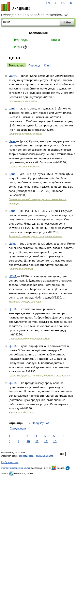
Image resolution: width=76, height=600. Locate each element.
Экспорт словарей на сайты (15, 468)
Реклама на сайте (44, 456)
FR (70, 3)
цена (12, 108)
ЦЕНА (13, 75)
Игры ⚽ (20, 47)
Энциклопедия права (21, 269)
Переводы (20, 40)
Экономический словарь (23, 101)
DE (55, 3)
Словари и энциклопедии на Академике (34, 15)
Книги (55, 40)
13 (55, 441)
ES (63, 3)
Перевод (34, 65)
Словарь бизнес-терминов (24, 166)
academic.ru (15, 6)
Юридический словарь (22, 412)
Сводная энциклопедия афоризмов (29, 338)
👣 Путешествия (9, 462)
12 (46, 441)
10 (28, 441)
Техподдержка (26, 456)
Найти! (67, 22)
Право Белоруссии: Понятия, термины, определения (40, 375)
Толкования (38, 33)
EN (48, 3)
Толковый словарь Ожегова (25, 301)
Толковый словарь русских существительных (35, 236)
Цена (12, 141)
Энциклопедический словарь (25, 133)
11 (37, 441)
